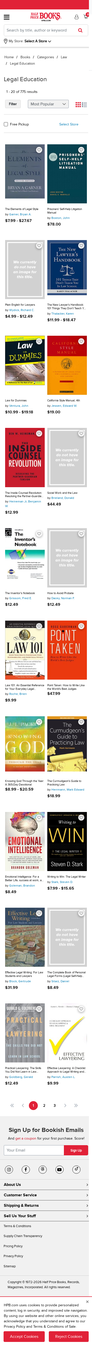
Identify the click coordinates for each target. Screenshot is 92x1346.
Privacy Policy (13, 1256)
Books (25, 57)
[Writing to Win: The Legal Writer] (67, 841)
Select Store (68, 124)
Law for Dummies (16, 400)
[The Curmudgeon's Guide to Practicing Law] (67, 746)
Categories (45, 57)
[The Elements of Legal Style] (25, 174)
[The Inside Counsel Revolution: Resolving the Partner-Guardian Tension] (25, 457)
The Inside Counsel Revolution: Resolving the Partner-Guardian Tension (24, 494)
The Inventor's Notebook (20, 593)
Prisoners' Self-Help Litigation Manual (64, 210)
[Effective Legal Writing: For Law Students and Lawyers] (25, 937)
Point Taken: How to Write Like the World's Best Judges (66, 687)
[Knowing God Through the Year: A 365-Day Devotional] (25, 746)
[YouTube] (59, 1170)
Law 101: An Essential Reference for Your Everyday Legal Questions (24, 687)
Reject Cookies (68, 1336)
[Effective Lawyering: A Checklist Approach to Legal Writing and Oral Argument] (67, 1033)
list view (84, 104)
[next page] (65, 1105)
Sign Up (76, 1150)
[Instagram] (9, 1170)
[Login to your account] (75, 17)
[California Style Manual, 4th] (67, 365)
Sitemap (10, 1266)
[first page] (12, 1105)
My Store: (16, 41)
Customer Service (20, 1195)
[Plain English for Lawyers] (25, 269)
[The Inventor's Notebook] (25, 557)
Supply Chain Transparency (23, 1236)
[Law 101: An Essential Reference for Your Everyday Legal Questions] (25, 650)
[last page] (76, 1105)
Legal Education (22, 63)
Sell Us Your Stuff (20, 1215)
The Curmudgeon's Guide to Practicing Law (64, 782)
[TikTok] (76, 1170)
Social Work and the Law (62, 493)
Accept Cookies (24, 1336)
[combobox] (46, 30)
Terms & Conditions (17, 1226)
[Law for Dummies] (25, 365)
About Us (12, 1184)
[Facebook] (26, 1170)
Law (64, 57)
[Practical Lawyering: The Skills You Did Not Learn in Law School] (25, 1033)
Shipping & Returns (21, 1205)
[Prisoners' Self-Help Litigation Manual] (67, 174)
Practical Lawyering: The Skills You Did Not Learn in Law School (23, 1070)
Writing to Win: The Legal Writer (66, 876)
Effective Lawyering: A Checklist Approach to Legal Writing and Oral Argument (66, 1070)
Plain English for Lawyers (20, 304)
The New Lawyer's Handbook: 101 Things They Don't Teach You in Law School (67, 306)
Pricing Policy (13, 1246)
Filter (13, 104)
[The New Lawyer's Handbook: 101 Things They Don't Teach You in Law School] (67, 269)
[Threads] (43, 1170)
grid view (78, 104)
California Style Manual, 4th (63, 400)
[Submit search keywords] (82, 30)
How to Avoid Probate (60, 593)
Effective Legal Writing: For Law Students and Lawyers (24, 974)
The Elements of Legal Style (21, 209)
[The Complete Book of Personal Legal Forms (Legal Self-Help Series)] (67, 937)
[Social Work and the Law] (67, 457)
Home (9, 57)
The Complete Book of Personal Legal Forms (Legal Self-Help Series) (66, 974)
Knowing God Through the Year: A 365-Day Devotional (24, 782)
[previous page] (22, 1105)
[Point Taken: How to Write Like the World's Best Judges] (67, 650)
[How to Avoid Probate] (67, 557)
